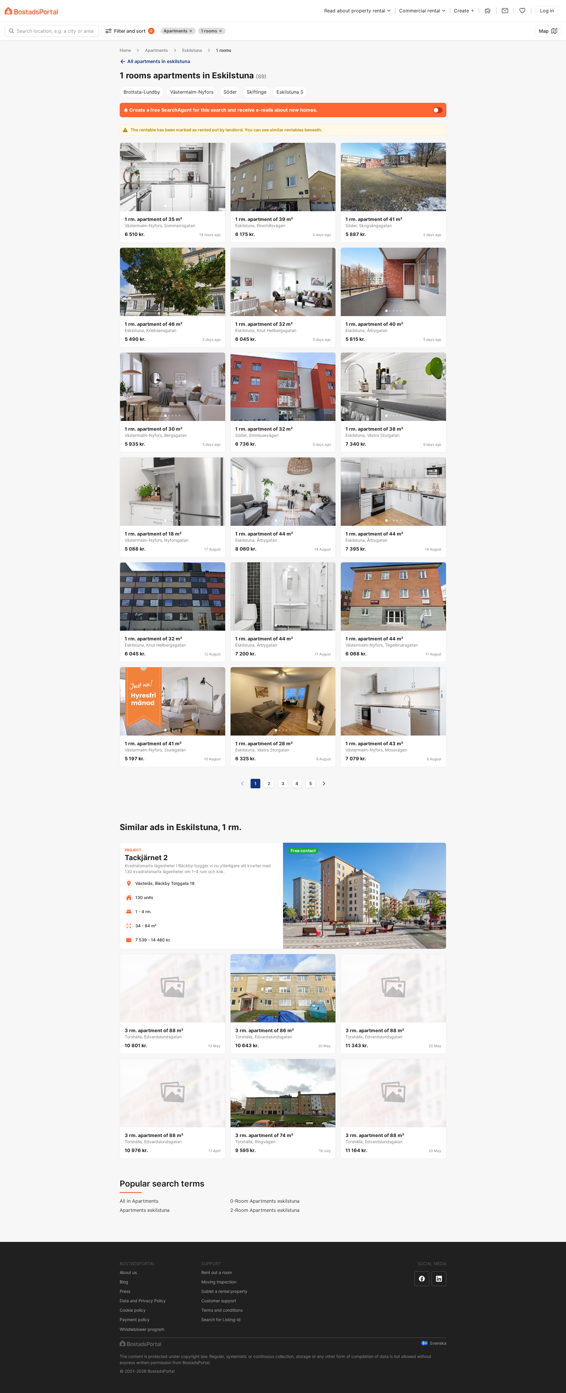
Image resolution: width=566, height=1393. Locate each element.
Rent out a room (216, 1272)
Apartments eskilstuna (145, 1210)
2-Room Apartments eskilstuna (265, 1210)
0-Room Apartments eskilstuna (265, 1201)
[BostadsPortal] (31, 11)
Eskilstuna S (290, 92)
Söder (230, 92)
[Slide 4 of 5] (176, 206)
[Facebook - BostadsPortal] (421, 1278)
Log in (547, 11)
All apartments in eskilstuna (158, 61)
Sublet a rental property (224, 1291)
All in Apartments (139, 1201)
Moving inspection (218, 1281)
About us (128, 1272)
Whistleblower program (142, 1329)
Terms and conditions (222, 1310)
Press (125, 1291)
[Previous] (242, 783)
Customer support (218, 1300)
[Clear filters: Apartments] (191, 31)
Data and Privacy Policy (143, 1300)
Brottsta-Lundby (142, 92)
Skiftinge (256, 92)
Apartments (156, 50)
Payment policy (134, 1319)
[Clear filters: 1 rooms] (220, 31)
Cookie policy (133, 1310)
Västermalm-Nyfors (191, 92)
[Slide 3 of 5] (172, 206)
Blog (124, 1281)
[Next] (324, 783)
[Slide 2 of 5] (169, 206)
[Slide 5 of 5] (179, 206)
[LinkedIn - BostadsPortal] (439, 1278)
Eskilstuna (192, 50)
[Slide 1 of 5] (165, 206)
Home (125, 50)
